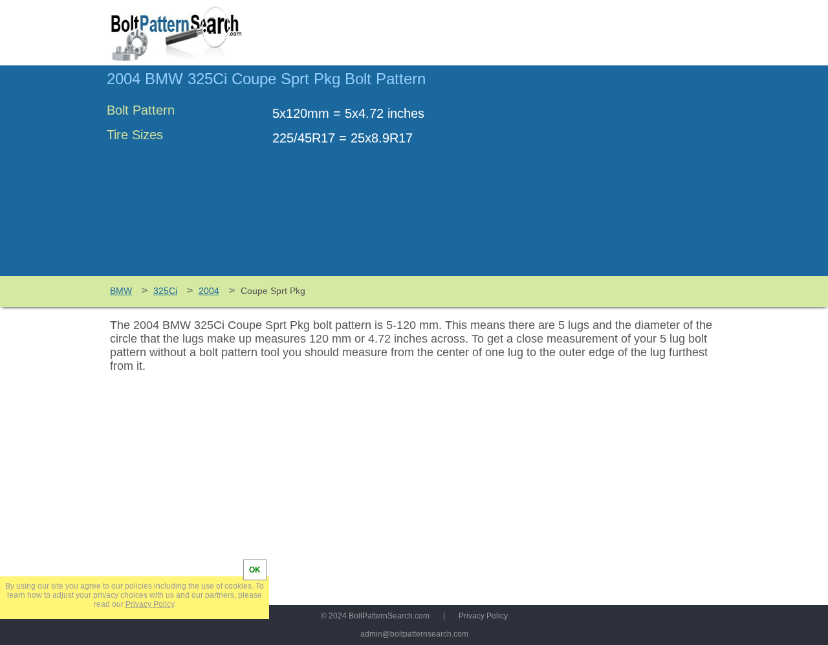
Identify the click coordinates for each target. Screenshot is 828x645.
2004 (209, 291)
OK (255, 569)
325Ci (165, 291)
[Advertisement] (612, 176)
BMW (121, 291)
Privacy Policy (483, 615)
